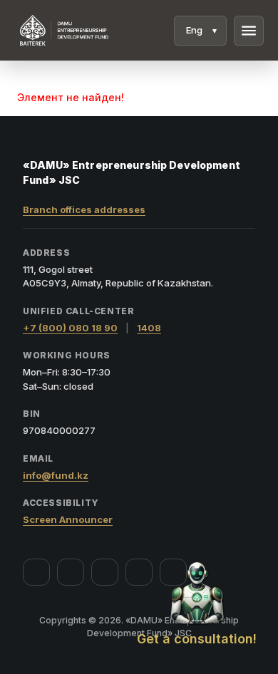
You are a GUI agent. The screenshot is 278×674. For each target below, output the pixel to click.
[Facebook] (36, 572)
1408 (149, 327)
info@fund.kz (55, 475)
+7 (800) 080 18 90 (70, 327)
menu (249, 30)
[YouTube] (104, 572)
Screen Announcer (68, 519)
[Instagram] (70, 572)
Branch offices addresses (84, 209)
